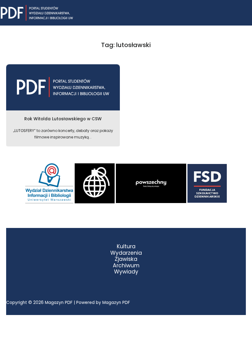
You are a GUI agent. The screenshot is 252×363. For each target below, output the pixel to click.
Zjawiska (126, 259)
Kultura (126, 246)
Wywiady (126, 272)
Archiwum (126, 265)
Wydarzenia (126, 253)
